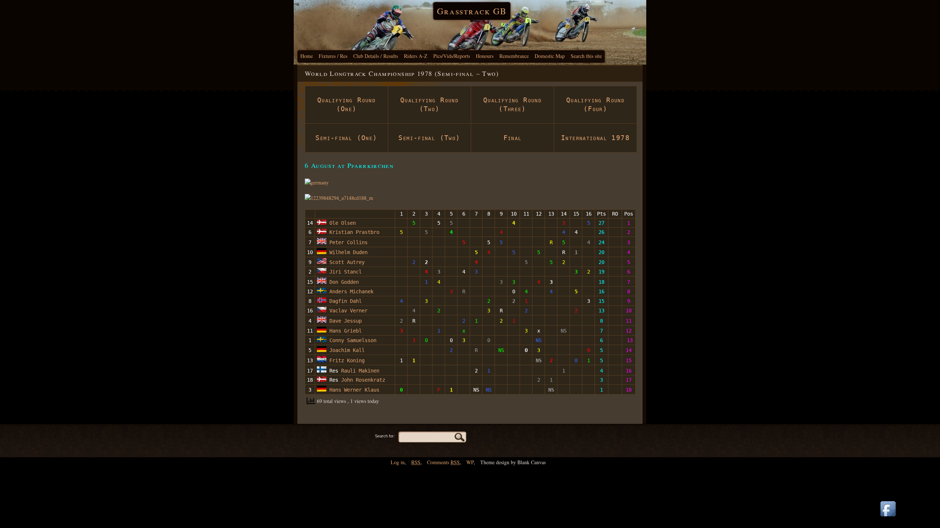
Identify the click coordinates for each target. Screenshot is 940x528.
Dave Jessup (344, 321)
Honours (485, 55)
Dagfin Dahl (344, 301)
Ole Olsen (341, 223)
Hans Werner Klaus (354, 390)
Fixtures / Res (333, 55)
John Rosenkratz (363, 380)
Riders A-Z (415, 55)
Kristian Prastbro (352, 232)
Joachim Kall (345, 350)
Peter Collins (347, 242)
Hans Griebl (344, 331)
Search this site (586, 55)
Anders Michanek (349, 291)
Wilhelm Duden (347, 252)
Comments (443, 462)
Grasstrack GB (472, 11)
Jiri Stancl (344, 272)
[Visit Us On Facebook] (888, 516)
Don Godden (342, 282)
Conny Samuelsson (352, 340)
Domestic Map (550, 55)
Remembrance (514, 55)
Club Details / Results (375, 55)
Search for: (385, 436)
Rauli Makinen (360, 371)
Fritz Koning (347, 360)
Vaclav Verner (347, 311)
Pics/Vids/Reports (451, 55)
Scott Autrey (347, 262)
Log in (398, 462)
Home (306, 55)
